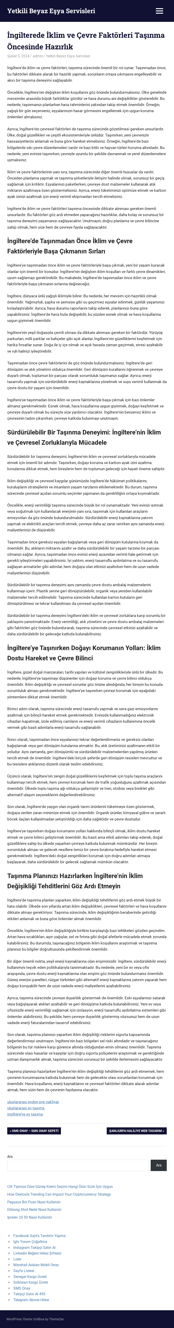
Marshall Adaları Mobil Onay (36, 1265)
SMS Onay (21, 1288)
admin (38, 56)
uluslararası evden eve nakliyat (33, 1102)
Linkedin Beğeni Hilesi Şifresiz (37, 1253)
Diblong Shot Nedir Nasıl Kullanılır (34, 1209)
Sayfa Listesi (23, 1271)
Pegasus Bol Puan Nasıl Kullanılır (33, 1202)
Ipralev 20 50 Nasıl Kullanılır (29, 1217)
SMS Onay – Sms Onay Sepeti (35, 1131)
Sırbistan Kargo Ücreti (30, 1282)
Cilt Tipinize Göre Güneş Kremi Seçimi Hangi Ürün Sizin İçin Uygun (60, 1186)
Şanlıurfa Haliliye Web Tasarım (135, 1131)
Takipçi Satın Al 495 (29, 1294)
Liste (17, 1259)
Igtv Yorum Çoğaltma (30, 1242)
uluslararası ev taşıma (25, 1108)
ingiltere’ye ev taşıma (25, 1114)
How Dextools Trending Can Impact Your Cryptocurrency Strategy (59, 1194)
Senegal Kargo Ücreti (30, 1277)
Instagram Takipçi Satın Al (34, 1247)
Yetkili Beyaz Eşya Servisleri (51, 11)
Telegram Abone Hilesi (31, 1300)
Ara (10, 1156)
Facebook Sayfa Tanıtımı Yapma (39, 1236)
